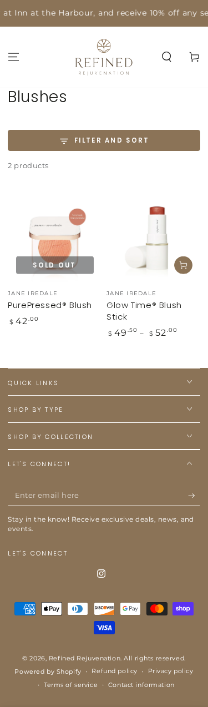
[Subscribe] (194, 495)
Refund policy (114, 671)
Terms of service (71, 685)
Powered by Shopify (47, 671)
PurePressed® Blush (50, 305)
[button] (166, 56)
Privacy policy (171, 671)
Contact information (141, 685)
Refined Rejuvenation (84, 658)
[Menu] (13, 56)
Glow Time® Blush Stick (144, 310)
